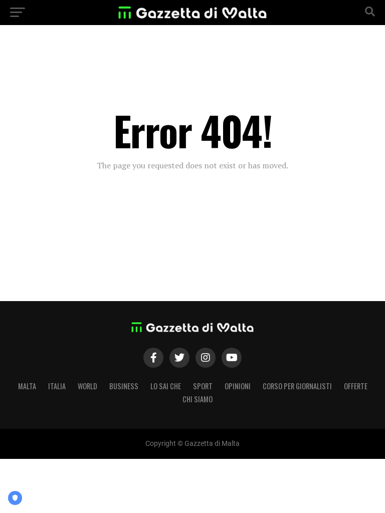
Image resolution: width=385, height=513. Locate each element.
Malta (27, 386)
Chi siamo (197, 399)
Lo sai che (165, 386)
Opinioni (238, 386)
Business (123, 386)
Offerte (355, 386)
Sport (203, 386)
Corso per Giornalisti (297, 386)
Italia (57, 386)
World (87, 386)
